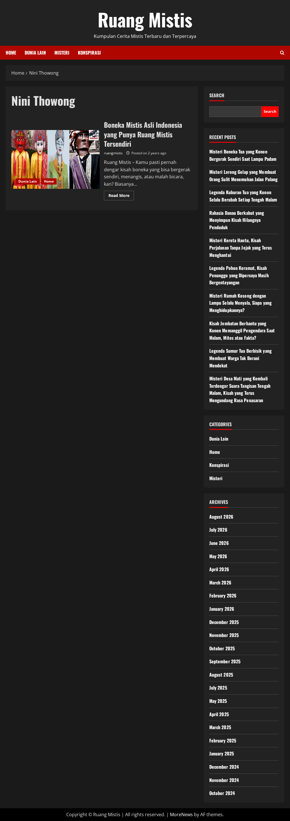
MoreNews (181, 814)
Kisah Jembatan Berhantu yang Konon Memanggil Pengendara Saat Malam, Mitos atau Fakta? (242, 330)
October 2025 (222, 648)
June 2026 (219, 543)
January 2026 (221, 608)
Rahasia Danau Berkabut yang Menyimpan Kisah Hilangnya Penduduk (236, 220)
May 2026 (218, 556)
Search (216, 95)
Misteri (61, 52)
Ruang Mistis (145, 19)
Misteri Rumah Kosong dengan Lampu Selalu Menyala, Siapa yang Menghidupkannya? (240, 302)
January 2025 (221, 753)
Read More (121, 196)
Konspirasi (89, 52)
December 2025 (224, 622)
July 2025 (218, 687)
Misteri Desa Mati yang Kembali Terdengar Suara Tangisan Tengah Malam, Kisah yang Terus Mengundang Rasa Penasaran (239, 389)
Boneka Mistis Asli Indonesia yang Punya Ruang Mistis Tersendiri (55, 159)
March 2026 (220, 582)
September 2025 (224, 661)
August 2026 (221, 516)
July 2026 (218, 529)
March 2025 (220, 727)
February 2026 (222, 595)
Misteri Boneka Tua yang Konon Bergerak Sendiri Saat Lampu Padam (242, 155)
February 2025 (222, 740)
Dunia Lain (35, 52)
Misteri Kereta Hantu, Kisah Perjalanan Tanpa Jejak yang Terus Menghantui (240, 247)
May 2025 (218, 700)
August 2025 (221, 674)
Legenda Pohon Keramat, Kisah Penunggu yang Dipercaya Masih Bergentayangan (239, 275)
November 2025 (224, 635)
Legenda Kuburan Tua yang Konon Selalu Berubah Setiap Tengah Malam (243, 196)
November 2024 (224, 780)
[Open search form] (282, 52)
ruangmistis (113, 153)
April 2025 (219, 714)
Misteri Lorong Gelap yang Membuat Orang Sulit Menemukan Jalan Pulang (243, 175)
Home (11, 52)
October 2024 (222, 793)
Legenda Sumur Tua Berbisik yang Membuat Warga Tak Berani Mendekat (240, 358)
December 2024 (224, 766)
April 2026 (219, 569)
